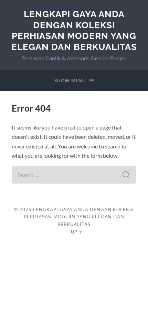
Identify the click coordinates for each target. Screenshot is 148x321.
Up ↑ (77, 232)
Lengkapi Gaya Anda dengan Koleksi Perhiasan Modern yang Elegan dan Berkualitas (74, 30)
